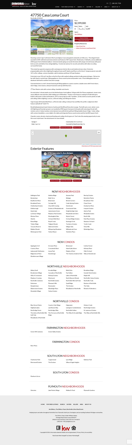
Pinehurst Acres (35, 376)
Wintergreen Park (36, 232)
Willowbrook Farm (71, 229)
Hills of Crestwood (36, 275)
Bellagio (68, 198)
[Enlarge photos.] (71, 21)
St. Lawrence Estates (90, 310)
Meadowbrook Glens (72, 213)
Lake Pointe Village (54, 390)
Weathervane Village (37, 256)
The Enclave (69, 286)
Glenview (33, 390)
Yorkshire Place (70, 232)
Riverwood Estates (36, 362)
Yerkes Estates (52, 291)
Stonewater (51, 286)
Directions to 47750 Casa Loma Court (91, 146)
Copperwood (52, 359)
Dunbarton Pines (89, 206)
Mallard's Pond (70, 390)
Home (57, 6)
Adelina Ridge (52, 195)
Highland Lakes (35, 308)
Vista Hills (87, 226)
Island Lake (34, 211)
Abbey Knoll (34, 270)
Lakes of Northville (71, 275)
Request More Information (84, 40)
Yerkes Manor (52, 232)
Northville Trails (88, 280)
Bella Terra (51, 198)
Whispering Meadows (54, 229)
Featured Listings (52, 404)
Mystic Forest (70, 216)
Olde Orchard (88, 251)
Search (62, 404)
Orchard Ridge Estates (73, 219)
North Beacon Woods (72, 278)
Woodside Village (36, 291)
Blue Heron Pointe (36, 305)
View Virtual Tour (80, 46)
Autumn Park (70, 195)
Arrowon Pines (52, 246)
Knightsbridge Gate (72, 211)
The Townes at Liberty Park (74, 254)
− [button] (32, 134)
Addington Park (35, 195)
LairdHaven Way (53, 308)
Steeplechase (35, 286)
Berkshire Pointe (89, 198)
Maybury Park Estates (54, 213)
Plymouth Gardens (89, 390)
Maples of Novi (70, 251)
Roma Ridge (34, 221)
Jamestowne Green (54, 211)
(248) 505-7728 (61, 421)
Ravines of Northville (90, 283)
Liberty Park (87, 211)
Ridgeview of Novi (36, 254)
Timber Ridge (35, 224)
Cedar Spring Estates (72, 203)
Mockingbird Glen (53, 216)
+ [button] (32, 132)
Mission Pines (35, 216)
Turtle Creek (87, 224)
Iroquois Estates (88, 208)
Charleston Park (35, 359)
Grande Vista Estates (90, 273)
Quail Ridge (69, 283)
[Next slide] (72, 34)
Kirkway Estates (53, 275)
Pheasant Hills (52, 283)
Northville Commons (37, 280)
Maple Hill (87, 275)
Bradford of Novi (36, 200)
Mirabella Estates (89, 213)
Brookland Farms (36, 203)
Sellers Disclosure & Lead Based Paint (86, 48)
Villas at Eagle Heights (72, 362)
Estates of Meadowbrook (55, 208)
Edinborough (34, 208)
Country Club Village (54, 305)
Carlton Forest (88, 246)
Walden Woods (35, 229)
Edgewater (69, 305)
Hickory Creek (88, 305)
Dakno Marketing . (73, 435)
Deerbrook (69, 206)
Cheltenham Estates (37, 206)
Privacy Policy (80, 432)
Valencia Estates (53, 226)
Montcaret (51, 278)
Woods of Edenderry (90, 288)
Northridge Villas (53, 310)
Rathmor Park (88, 359)
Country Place (35, 248)
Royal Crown (52, 221)
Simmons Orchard (89, 221)
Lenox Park (51, 251)
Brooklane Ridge (89, 270)
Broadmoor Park (89, 200)
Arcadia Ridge (52, 270)
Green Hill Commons (37, 332)
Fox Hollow (69, 273)
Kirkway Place (88, 248)
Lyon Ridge (69, 359)
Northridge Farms (36, 310)
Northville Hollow (71, 310)
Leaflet (83, 144)
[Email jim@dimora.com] (107, 3)
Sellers (75, 404)
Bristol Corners (70, 200)
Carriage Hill (52, 203)
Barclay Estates (88, 195)
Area (81, 404)
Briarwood (51, 200)
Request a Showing (84, 38)
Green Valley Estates (54, 332)
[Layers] (99, 132)
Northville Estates (53, 280)
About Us (88, 404)
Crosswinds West (53, 248)
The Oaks (86, 286)
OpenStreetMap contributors (96, 144)
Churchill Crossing (53, 206)
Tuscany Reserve (36, 226)
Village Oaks (69, 226)
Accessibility (88, 432)
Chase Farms (87, 203)
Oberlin (33, 219)
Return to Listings (77, 127)
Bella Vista (69, 270)
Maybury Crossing (36, 278)
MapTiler (87, 144)
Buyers (69, 404)
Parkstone (34, 283)
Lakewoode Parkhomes (37, 251)
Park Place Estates (89, 219)
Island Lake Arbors (71, 248)
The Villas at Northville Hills (92, 313)
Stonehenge (52, 254)
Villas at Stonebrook (90, 254)
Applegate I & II (35, 246)
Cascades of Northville (55, 273)
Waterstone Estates (37, 288)
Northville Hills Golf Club (73, 280)
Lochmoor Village (36, 213)
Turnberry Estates (71, 224)
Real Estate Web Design (59, 435)
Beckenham (34, 198)
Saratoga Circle (70, 221)
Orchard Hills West (54, 219)
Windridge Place (89, 229)
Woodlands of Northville (73, 288)
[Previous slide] (32, 34)
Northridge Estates (89, 308)
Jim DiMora (78, 34)
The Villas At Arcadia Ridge (74, 313)
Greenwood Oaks (71, 208)
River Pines (34, 345)
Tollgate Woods (53, 224)
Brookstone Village (36, 273)
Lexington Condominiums (73, 308)
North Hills (87, 216)
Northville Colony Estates (91, 278)
